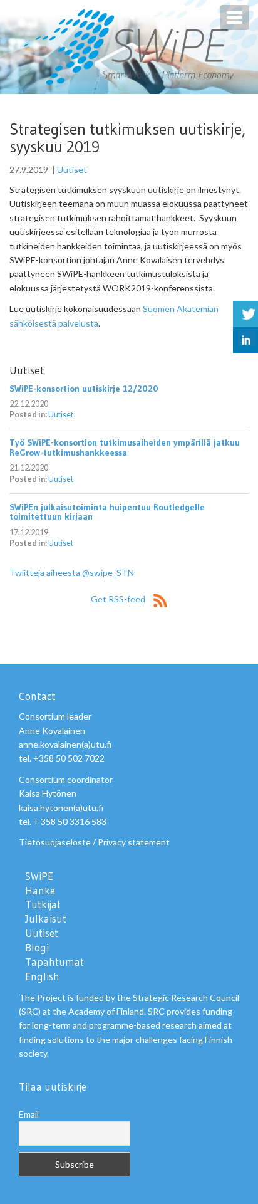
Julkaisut (45, 919)
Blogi (37, 947)
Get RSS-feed (119, 599)
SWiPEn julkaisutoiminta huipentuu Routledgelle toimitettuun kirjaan (107, 512)
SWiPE (39, 876)
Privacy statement (134, 842)
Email (29, 1114)
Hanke (40, 890)
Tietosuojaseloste (55, 842)
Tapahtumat (54, 962)
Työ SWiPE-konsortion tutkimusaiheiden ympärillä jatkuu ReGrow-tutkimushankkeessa (124, 447)
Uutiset (72, 169)
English (42, 976)
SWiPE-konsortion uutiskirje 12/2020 (83, 388)
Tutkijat (43, 904)
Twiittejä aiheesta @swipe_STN (71, 572)
